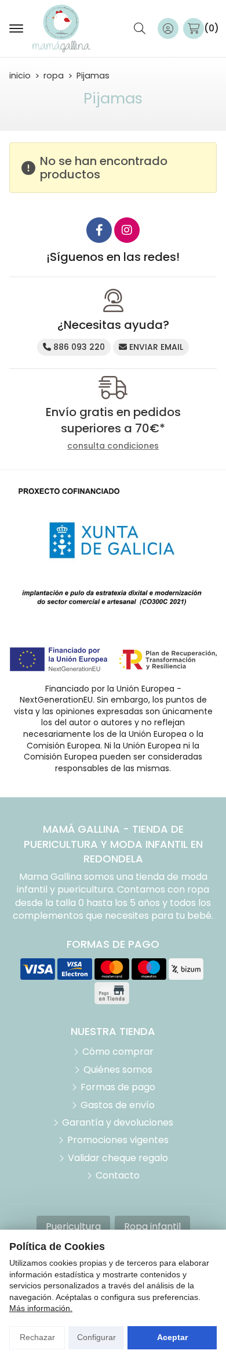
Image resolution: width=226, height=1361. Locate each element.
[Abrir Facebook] (99, 230)
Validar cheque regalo (118, 1158)
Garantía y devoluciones (117, 1122)
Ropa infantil (152, 1226)
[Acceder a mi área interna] (168, 28)
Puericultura (73, 1226)
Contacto (118, 1175)
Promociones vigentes (118, 1140)
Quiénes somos (117, 1069)
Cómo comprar (118, 1051)
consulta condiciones (113, 446)
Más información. (40, 1308)
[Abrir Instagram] (126, 230)
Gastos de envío (118, 1105)
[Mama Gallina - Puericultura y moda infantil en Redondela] (61, 28)
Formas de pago (118, 1087)
